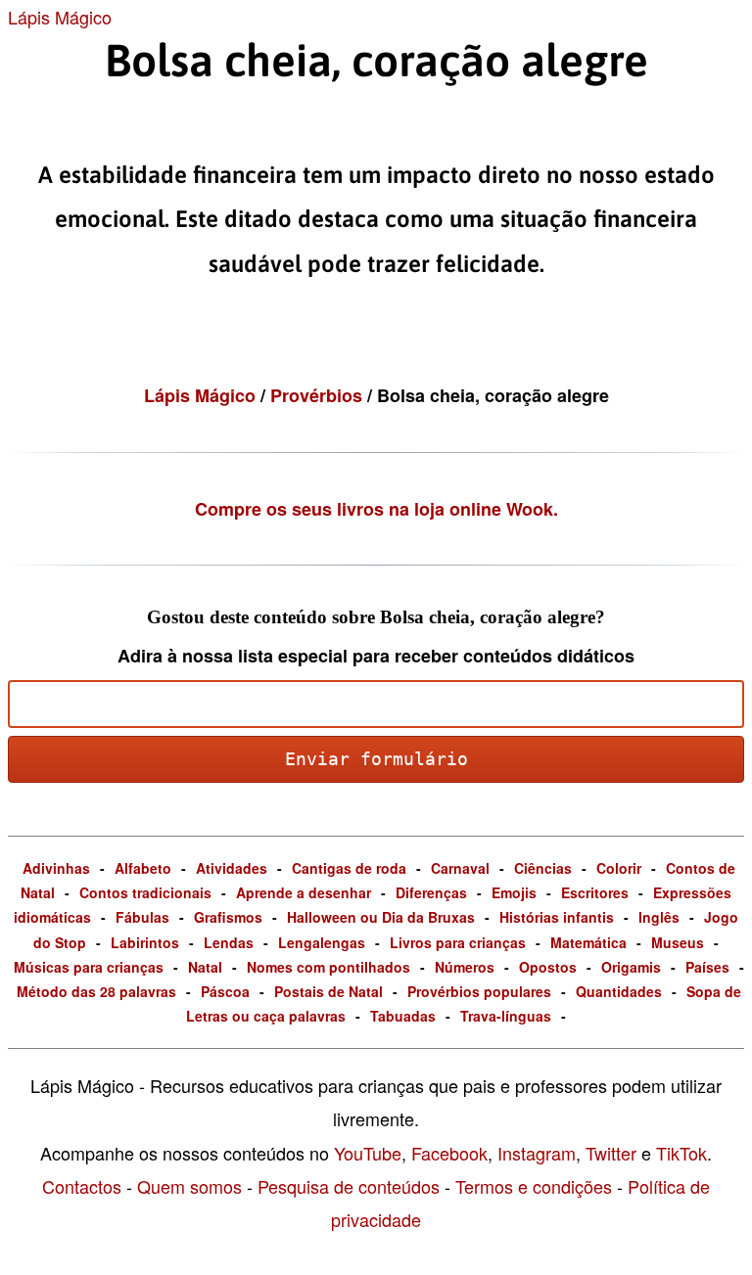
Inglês (659, 917)
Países (707, 967)
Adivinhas (56, 868)
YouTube (367, 1152)
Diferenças (431, 892)
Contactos (81, 1186)
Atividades (231, 868)
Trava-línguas (505, 1015)
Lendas (229, 942)
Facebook (449, 1152)
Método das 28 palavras (96, 991)
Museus (677, 942)
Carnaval (460, 868)
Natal (205, 967)
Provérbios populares (479, 991)
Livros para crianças (458, 942)
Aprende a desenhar (303, 892)
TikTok (681, 1152)
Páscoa (225, 991)
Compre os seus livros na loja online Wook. (376, 509)
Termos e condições (533, 1186)
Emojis (514, 892)
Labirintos (145, 942)
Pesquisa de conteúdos (349, 1186)
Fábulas (142, 917)
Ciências (543, 868)
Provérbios (318, 395)
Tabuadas (403, 1015)
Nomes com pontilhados (328, 967)
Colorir (618, 868)
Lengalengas (321, 942)
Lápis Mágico (60, 16)
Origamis (631, 967)
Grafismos (228, 917)
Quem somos (189, 1186)
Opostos (548, 967)
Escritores (595, 892)
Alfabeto (143, 868)
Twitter (611, 1152)
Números (464, 967)
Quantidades (619, 991)
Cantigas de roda (349, 868)
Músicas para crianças (89, 967)
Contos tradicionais (145, 892)
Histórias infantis (556, 917)
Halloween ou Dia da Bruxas (381, 917)
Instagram (536, 1152)
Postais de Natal (328, 991)
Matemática (588, 942)
